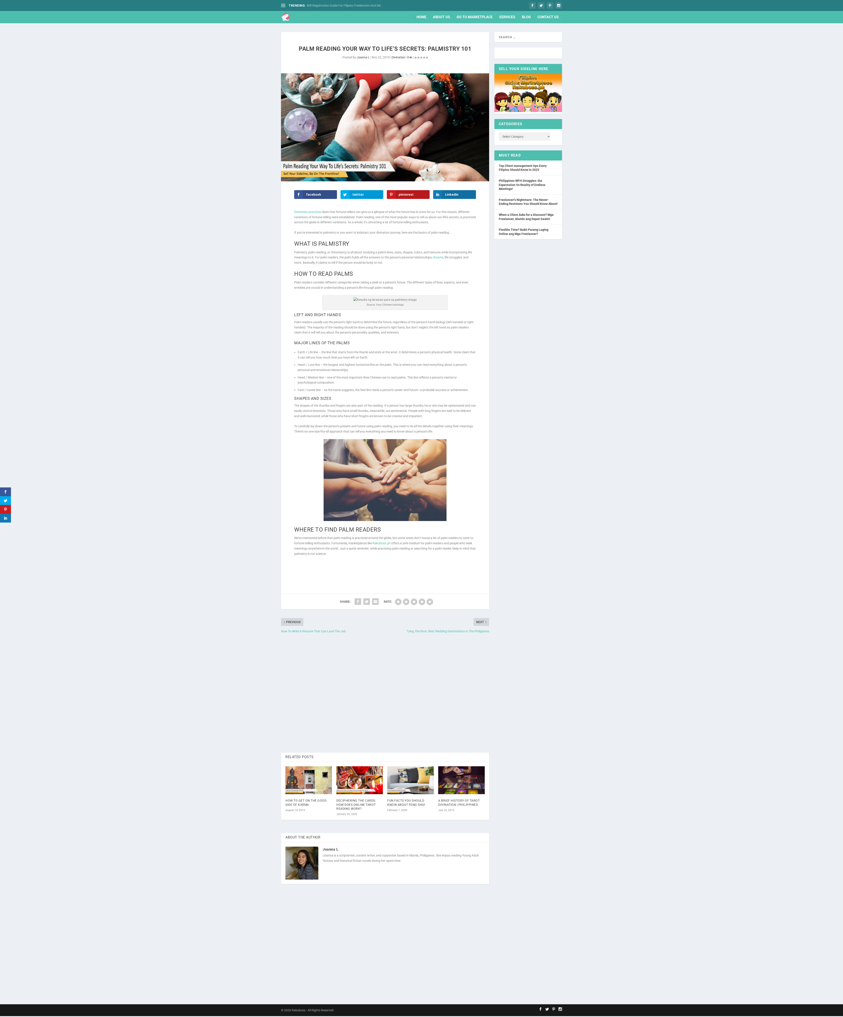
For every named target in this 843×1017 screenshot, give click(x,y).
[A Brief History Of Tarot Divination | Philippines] (461, 780)
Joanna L (363, 57)
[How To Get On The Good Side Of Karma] (308, 780)
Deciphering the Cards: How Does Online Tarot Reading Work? (356, 804)
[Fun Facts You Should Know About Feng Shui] (410, 780)
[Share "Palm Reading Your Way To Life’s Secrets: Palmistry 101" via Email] (375, 601)
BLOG (526, 17)
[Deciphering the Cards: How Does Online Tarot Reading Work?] (359, 780)
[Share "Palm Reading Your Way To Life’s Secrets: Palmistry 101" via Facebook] (357, 601)
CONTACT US (548, 17)
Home (421, 17)
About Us (441, 17)
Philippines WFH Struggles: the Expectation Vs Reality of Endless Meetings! (522, 185)
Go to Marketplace (475, 17)
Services (507, 17)
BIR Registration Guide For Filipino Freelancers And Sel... (345, 5)
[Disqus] (385, 693)
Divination (398, 57)
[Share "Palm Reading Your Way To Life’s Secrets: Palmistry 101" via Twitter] (366, 601)
